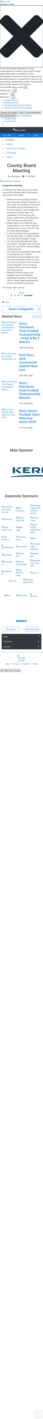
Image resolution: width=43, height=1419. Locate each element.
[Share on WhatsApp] (22, 295)
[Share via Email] (18, 295)
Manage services (11, 102)
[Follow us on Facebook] (20, 621)
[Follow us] (26, 621)
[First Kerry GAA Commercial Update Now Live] (10, 356)
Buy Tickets (11, 629)
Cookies (25, 664)
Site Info (7, 647)
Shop (36, 135)
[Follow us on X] (21, 621)
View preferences (33, 112)
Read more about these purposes (18, 108)
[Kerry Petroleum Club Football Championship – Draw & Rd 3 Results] (10, 327)
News (21, 135)
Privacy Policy (10, 121)
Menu (6, 636)
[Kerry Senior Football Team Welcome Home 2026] (10, 413)
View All (36, 316)
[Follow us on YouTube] (24, 621)
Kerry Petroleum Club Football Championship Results (29, 390)
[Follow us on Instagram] (23, 621)
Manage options (11, 100)
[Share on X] (15, 295)
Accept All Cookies (9, 112)
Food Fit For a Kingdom (16, 148)
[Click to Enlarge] (21, 181)
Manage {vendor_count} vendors (18, 105)
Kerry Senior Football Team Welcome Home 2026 (29, 416)
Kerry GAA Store (32, 629)
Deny (21, 112)
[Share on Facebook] (12, 295)
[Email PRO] (18, 621)
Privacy (16, 664)
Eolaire (9, 157)
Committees (11, 153)
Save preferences (8, 116)
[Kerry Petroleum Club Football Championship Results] (10, 385)
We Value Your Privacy (10, 670)
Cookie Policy (10, 119)
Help (7, 664)
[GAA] (7, 595)
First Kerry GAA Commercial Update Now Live (28, 362)
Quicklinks (8, 642)
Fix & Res (7, 135)
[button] (21, 36)
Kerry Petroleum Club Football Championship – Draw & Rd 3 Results (29, 333)
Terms (35, 664)
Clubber (9, 144)
